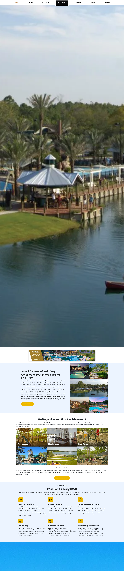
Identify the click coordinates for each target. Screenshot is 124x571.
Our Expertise (77, 2)
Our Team (92, 2)
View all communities (61, 478)
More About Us (27, 403)
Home (16, 2)
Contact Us (107, 2)
